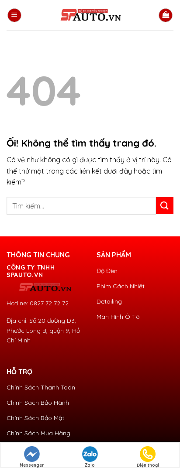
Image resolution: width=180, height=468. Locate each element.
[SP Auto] (90, 15)
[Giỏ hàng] (166, 15)
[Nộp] (164, 205)
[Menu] (14, 15)
